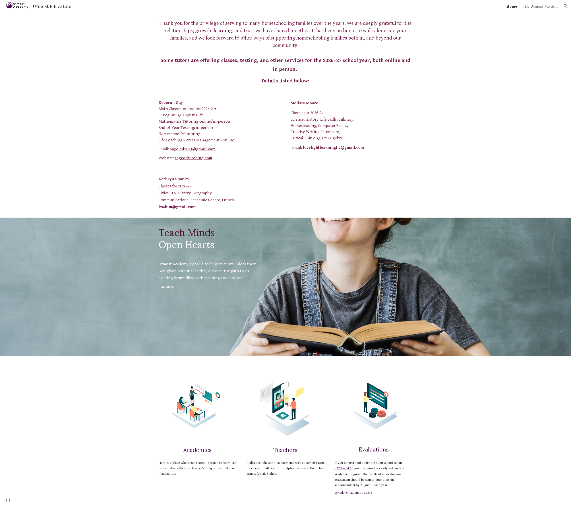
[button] (565, 6)
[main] (285, 52)
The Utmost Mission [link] (540, 6)
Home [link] (511, 6)
